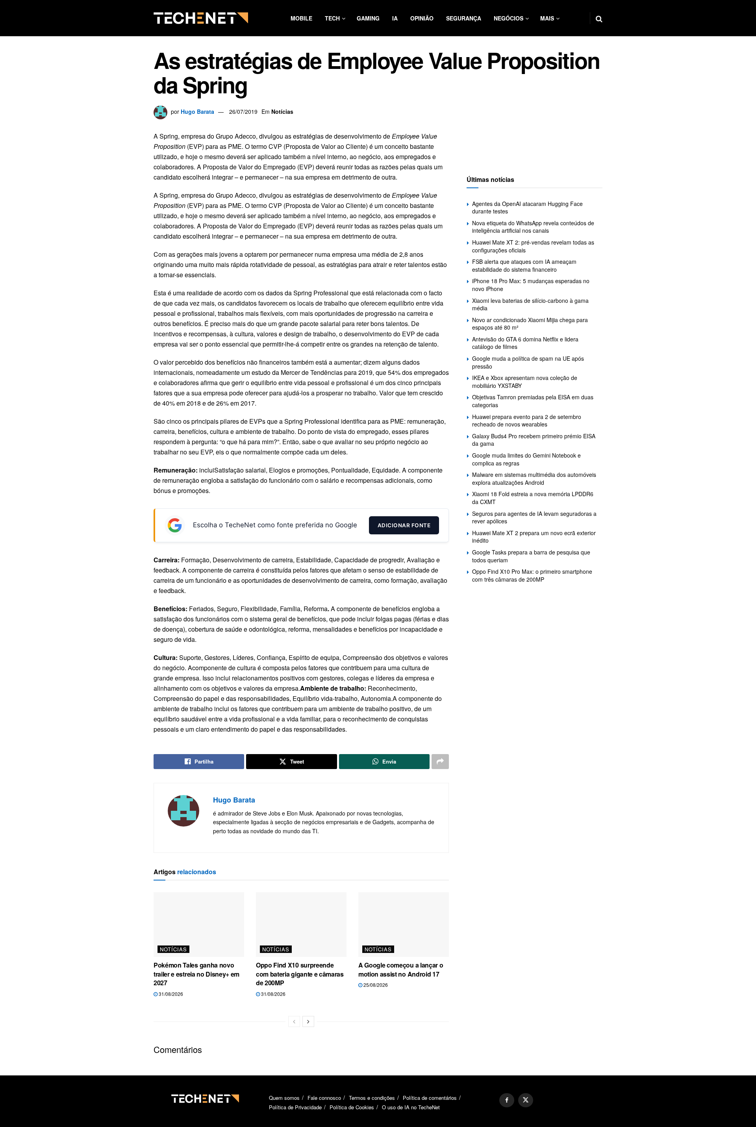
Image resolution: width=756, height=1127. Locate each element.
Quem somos (284, 1097)
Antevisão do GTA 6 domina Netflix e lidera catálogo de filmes (525, 343)
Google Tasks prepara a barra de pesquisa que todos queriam (531, 556)
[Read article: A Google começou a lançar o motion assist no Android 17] (403, 924)
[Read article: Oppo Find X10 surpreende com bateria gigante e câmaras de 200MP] (301, 924)
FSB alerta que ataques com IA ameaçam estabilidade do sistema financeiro (524, 265)
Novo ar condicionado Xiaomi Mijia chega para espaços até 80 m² (530, 324)
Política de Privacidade (295, 1107)
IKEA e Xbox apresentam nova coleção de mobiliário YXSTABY (524, 381)
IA (395, 18)
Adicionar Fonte (404, 525)
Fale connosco (324, 1097)
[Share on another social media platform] (440, 761)
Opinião (422, 18)
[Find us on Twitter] (525, 1100)
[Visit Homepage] (201, 18)
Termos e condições (372, 1097)
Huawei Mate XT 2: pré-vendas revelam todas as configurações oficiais (533, 246)
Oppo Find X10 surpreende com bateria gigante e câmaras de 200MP (300, 973)
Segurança (463, 18)
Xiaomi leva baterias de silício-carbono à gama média (530, 304)
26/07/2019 (243, 111)
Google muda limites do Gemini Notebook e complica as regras (526, 459)
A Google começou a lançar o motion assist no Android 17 (400, 969)
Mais (547, 18)
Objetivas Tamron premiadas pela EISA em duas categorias (532, 401)
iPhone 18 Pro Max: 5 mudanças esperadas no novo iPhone (530, 285)
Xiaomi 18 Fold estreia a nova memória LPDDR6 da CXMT (532, 498)
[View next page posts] (308, 1021)
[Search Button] (599, 18)
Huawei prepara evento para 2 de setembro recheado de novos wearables (526, 420)
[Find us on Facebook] (506, 1100)
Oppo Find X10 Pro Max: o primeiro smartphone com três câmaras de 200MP (532, 575)
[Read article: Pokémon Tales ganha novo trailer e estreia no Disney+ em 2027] (199, 924)
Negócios (508, 18)
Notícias (282, 111)
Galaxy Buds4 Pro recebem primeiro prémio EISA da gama (533, 440)
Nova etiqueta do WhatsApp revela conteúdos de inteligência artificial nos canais (533, 227)
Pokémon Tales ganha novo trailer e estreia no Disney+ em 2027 (196, 973)
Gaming (368, 18)
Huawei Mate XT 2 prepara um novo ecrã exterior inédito (534, 537)
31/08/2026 (170, 993)
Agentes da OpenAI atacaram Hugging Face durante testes (527, 207)
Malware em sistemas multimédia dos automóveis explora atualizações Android (534, 478)
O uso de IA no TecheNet (411, 1107)
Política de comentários (430, 1097)
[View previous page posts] (294, 1021)
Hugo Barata (197, 111)
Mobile (301, 18)
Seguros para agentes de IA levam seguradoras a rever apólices (534, 517)
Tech (332, 18)
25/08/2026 (375, 984)
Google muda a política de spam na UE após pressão (528, 362)
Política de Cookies (352, 1107)
